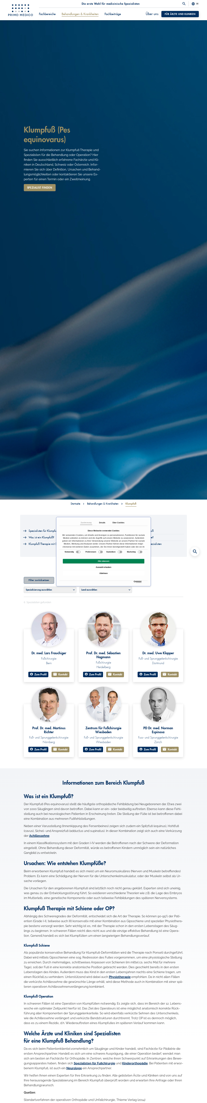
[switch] (100, 552)
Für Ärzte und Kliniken (180, 14)
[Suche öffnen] (183, 4)
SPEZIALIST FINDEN (39, 187)
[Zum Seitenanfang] (194, 1095)
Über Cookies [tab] (118, 523)
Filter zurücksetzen (39, 580)
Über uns (152, 14)
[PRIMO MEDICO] (20, 10)
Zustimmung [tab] (86, 523)
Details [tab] (102, 523)
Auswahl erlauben (103, 567)
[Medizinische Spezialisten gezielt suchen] (194, 551)
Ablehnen (103, 573)
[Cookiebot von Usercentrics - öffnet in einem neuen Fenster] (134, 582)
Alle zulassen (103, 561)
